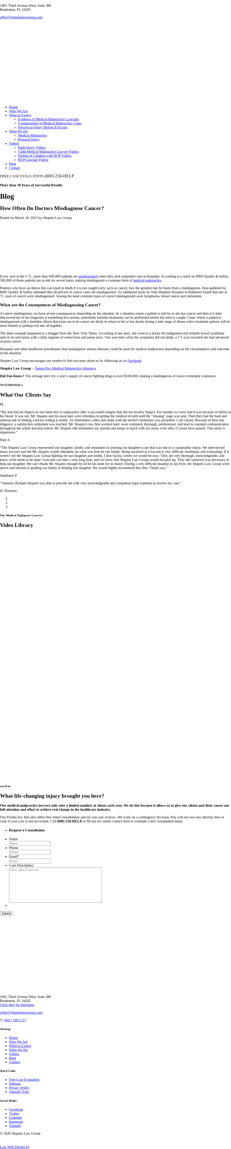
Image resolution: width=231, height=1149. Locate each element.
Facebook (134, 361)
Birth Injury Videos (32, 147)
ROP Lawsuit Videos (33, 160)
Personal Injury (29, 139)
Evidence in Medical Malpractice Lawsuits (48, 119)
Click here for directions (17, 1005)
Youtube (15, 1126)
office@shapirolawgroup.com (21, 17)
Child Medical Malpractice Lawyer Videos (48, 152)
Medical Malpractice (32, 135)
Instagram (16, 1122)
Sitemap (15, 1084)
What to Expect (20, 115)
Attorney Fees (19, 1092)
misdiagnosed (88, 276)
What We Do (18, 131)
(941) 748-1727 (15, 1020)
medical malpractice (147, 280)
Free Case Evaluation (24, 1079)
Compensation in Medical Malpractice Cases (49, 123)
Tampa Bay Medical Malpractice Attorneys (65, 368)
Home (13, 107)
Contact (14, 168)
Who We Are (18, 111)
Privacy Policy (19, 1088)
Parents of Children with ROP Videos (45, 156)
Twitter (14, 1113)
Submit (6, 913)
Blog (12, 164)
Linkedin (15, 1118)
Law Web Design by (15, 1147)
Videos (14, 143)
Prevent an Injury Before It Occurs (42, 127)
